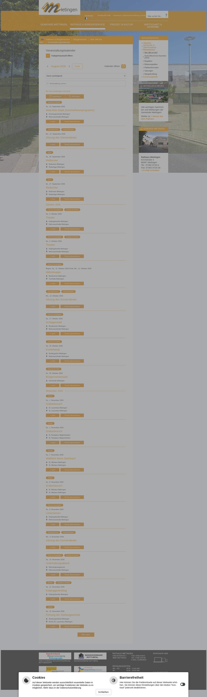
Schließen (103, 692)
